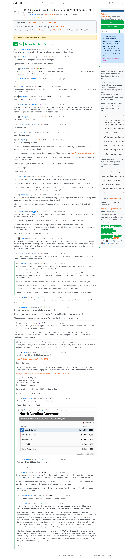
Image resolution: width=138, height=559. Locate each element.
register (34, 37)
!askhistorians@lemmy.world (111, 209)
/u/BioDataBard (57, 30)
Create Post (40, 3)
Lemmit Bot (58, 26)
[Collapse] (15, 49)
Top (20, 44)
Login (114, 3)
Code (109, 555)
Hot (15, 44)
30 (30, 18)
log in (26, 37)
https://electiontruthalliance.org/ (82, 153)
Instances (96, 555)
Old (45, 44)
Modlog (116, 238)
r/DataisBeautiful (114, 198)
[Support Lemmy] (63, 3)
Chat (52, 44)
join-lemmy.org (118, 555)
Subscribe (112, 22)
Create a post (112, 27)
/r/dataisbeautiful (42, 30)
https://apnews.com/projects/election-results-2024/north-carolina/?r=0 (43, 374)
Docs (103, 555)
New (39, 44)
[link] (34, 18)
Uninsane (17, 3)
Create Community (54, 3)
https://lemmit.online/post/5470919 (42, 23)
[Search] (109, 3)
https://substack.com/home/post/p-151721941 (33, 359)
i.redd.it (30, 12)
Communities (29, 3)
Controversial (30, 44)
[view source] (41, 18)
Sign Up (121, 3)
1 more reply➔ (24, 467)
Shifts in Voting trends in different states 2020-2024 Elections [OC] (60, 10)
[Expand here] (22, 13)
